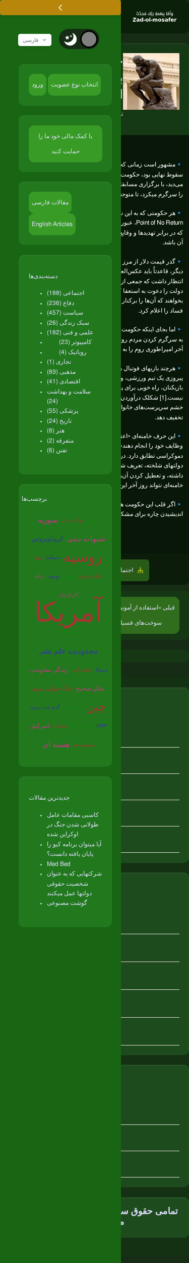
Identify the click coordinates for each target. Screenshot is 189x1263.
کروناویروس (48, 539)
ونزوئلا (101, 670)
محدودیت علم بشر (68, 651)
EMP (102, 726)
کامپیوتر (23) (75, 342)
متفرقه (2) (60, 441)
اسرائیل (39, 726)
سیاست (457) (65, 313)
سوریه (48, 520)
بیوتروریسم (84, 745)
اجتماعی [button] (123, 570)
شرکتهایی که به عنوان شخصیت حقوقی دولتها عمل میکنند (74, 883)
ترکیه (39, 576)
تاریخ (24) (59, 421)
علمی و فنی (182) (70, 332)
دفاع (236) (60, 303)
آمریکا (68, 614)
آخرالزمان (68, 595)
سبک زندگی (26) (68, 323)
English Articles (52, 224)
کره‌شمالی (68, 632)
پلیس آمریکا (82, 726)
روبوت (53, 576)
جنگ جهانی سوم (52, 688)
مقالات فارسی (50, 202)
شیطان (53, 557)
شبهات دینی (86, 539)
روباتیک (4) (73, 352)
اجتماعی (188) (65, 293)
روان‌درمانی (72, 520)
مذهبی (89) (61, 372)
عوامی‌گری (81, 670)
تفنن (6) (57, 450)
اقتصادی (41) (63, 381)
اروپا (38, 557)
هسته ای (56, 745)
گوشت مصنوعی (67, 903)
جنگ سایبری (90, 576)
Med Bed (59, 864)
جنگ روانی (72, 707)
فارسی (30, 40)
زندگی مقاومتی (49, 670)
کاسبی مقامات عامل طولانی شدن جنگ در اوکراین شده (73, 825)
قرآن (68, 576)
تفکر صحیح (90, 688)
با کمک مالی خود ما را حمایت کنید (65, 143)
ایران (93, 520)
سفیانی (60, 726)
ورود (37, 84)
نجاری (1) (59, 362)
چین (96, 707)
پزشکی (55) (62, 411)
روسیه (82, 557)
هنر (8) (56, 430)
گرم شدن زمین (44, 707)
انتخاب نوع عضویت (74, 84)
